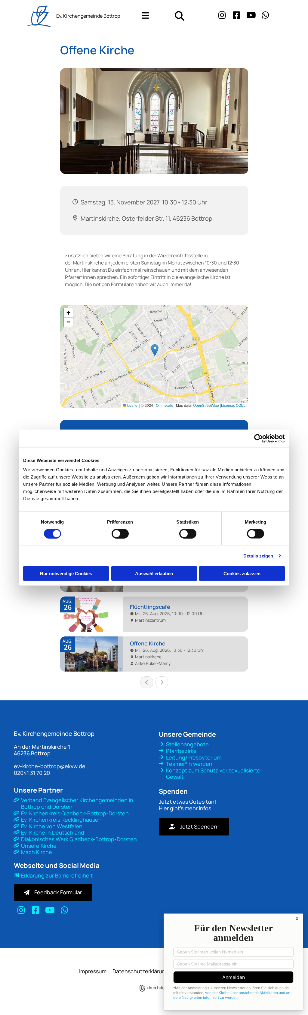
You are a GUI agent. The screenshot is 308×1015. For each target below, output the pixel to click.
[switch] (120, 533)
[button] (141, 15)
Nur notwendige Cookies (66, 573)
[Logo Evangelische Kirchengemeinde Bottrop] (25, 16)
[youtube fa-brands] (251, 16)
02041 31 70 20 (32, 772)
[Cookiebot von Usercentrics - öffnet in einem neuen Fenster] (258, 438)
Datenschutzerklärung (140, 971)
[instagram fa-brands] (222, 16)
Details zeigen (258, 555)
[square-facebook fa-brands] (236, 16)
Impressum (92, 971)
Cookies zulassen (241, 573)
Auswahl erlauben (154, 573)
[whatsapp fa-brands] (265, 16)
